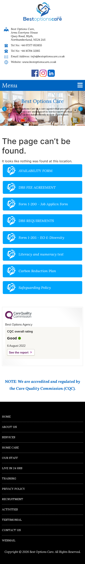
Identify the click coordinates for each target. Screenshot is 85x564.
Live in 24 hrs (12, 468)
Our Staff (10, 458)
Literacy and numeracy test (41, 254)
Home (6, 416)
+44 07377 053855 (31, 45)
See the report (18, 352)
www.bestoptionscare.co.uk (39, 62)
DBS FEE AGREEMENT (37, 187)
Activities (10, 509)
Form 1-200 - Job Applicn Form (43, 204)
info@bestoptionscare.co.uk (48, 56)
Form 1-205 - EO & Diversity (41, 237)
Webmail (8, 540)
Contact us (11, 530)
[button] (4, 109)
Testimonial (12, 520)
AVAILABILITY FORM (36, 170)
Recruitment (12, 499)
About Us (9, 427)
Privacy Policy (13, 489)
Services (8, 437)
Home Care (10, 447)
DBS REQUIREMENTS (36, 220)
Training (9, 478)
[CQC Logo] (18, 318)
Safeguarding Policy (35, 287)
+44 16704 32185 (30, 51)
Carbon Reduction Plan (37, 271)
